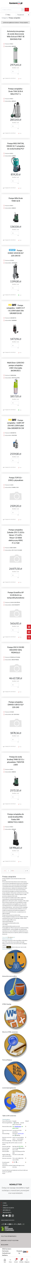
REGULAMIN (4, 1244)
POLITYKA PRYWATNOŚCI (8, 1236)
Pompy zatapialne (24, 22)
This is (13, 1149)
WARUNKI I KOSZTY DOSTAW (9, 1240)
